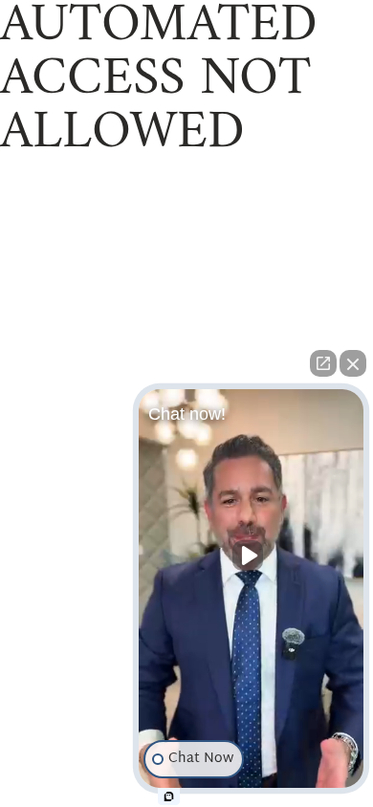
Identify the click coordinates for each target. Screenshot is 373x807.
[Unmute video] (251, 555)
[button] (251, 593)
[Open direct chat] (323, 363)
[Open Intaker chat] (169, 796)
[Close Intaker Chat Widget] (353, 363)
